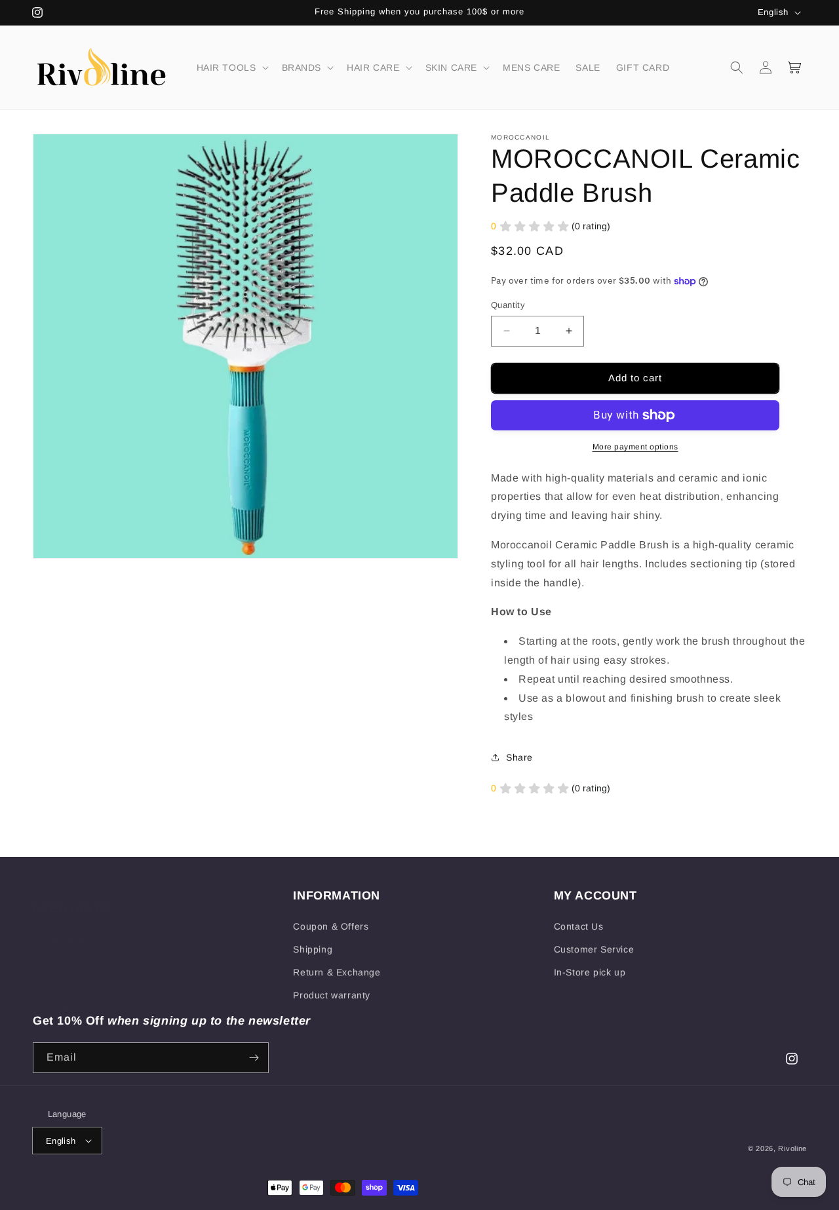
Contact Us (579, 926)
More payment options (635, 446)
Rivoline (792, 1148)
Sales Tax (54, 949)
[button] (231, 67)
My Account (59, 926)
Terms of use (62, 995)
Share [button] (519, 757)
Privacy (49, 972)
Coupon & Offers (330, 926)
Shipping (312, 949)
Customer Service (594, 949)
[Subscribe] (253, 1057)
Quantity (508, 305)
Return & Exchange (336, 972)
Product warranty (331, 995)
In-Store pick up (590, 972)
